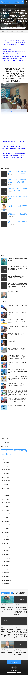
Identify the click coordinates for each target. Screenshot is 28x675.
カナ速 (15, 450)
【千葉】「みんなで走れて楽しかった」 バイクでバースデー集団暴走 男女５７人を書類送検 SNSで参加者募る (14, 44)
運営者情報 (19, 672)
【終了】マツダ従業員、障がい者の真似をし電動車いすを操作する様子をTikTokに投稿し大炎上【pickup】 (17, 399)
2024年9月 (4, 502)
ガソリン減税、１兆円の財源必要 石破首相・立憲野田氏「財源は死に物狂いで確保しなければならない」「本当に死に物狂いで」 (14, 47)
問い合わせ (7, 5)
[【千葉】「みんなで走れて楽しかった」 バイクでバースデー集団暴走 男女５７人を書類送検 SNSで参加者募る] (4, 277)
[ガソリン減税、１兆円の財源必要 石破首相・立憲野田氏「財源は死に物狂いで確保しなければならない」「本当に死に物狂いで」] (4, 285)
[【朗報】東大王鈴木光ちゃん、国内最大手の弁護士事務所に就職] (4, 191)
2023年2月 (4, 572)
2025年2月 (4, 484)
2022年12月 (5, 580)
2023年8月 (4, 550)
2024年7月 (4, 510)
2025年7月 (4, 466)
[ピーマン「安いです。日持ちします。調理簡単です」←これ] (4, 199)
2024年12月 (5, 491)
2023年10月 (5, 543)
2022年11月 (5, 583)
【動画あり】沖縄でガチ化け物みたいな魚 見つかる (13, 40)
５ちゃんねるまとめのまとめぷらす (17, 670)
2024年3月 (4, 525)
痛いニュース (10, 454)
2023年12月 (5, 536)
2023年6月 (4, 558)
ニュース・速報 (12, 27)
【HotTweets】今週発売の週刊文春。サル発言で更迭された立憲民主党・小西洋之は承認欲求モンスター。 (17, 358)
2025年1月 (4, 488)
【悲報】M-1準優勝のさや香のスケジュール (17, 363)
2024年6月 (4, 514)
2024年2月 (4, 528)
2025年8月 (4, 462)
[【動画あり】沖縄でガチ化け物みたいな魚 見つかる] (4, 261)
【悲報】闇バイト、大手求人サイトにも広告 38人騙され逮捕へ (17, 384)
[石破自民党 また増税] (4, 294)
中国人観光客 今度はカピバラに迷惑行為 (17, 327)
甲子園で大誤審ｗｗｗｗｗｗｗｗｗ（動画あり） (12, 58)
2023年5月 (4, 561)
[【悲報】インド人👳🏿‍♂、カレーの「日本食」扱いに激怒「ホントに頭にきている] (4, 215)
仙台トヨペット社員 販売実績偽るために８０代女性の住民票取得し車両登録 (17, 371)
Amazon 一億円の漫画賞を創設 (16, 405)
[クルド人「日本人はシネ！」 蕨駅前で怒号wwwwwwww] (4, 224)
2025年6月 (4, 469)
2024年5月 (4, 517)
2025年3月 (4, 480)
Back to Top (14, 662)
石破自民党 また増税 (6, 49)
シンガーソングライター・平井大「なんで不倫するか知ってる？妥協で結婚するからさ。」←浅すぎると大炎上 (14, 60)
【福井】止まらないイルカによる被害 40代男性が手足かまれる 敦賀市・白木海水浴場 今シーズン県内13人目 (17, 181)
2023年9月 (4, 547)
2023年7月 (4, 554)
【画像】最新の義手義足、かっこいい (17, 306)
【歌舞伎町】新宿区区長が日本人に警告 (17, 313)
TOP (1, 5)
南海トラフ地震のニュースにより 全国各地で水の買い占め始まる (17, 348)
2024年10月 (5, 499)
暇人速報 (3, 454)
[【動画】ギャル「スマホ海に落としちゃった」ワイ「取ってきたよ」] (4, 207)
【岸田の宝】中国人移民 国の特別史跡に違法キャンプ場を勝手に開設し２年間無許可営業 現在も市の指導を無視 (17, 393)
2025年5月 (4, 473)
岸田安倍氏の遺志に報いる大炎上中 (17, 334)
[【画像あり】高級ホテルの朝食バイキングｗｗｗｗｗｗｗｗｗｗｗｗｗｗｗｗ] (4, 174)
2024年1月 (4, 532)
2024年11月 (5, 495)
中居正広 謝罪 (11, 341)
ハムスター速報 (21, 27)
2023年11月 (5, 539)
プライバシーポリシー (11, 672)
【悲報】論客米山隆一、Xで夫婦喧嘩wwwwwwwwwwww (13, 51)
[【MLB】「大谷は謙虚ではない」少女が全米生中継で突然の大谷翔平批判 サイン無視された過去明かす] (4, 269)
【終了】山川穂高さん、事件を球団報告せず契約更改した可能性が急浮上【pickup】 (17, 378)
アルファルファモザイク (7, 450)
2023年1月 (4, 576)
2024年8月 (4, 506)
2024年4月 (4, 521)
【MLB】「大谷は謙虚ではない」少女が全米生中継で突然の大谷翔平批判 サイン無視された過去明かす (14, 42)
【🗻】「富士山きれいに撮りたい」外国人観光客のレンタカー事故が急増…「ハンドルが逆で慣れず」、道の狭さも (14, 56)
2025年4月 (4, 477)
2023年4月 (4, 565)
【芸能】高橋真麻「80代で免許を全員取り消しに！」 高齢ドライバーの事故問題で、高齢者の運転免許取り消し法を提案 (14, 53)
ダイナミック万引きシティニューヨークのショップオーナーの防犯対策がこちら (17, 321)
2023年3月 (4, 569)
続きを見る (14, 111)
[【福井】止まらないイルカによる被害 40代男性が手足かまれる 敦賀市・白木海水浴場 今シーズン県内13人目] (4, 182)
